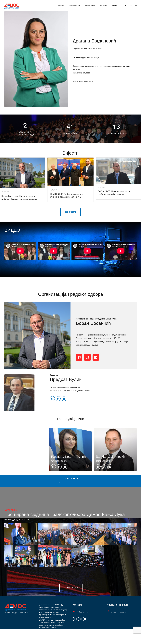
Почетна (61, 6)
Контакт (115, 6)
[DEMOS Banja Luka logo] (15, 607)
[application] (20, 251)
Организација (75, 6)
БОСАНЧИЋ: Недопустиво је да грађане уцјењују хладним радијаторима (114, 194)
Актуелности (90, 6)
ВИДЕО (12, 230)
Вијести (71, 153)
